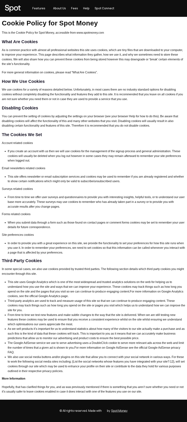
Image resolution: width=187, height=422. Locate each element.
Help (86, 8)
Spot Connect (104, 8)
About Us (59, 8)
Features (38, 8)
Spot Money (119, 411)
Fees (74, 8)
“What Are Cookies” (84, 72)
